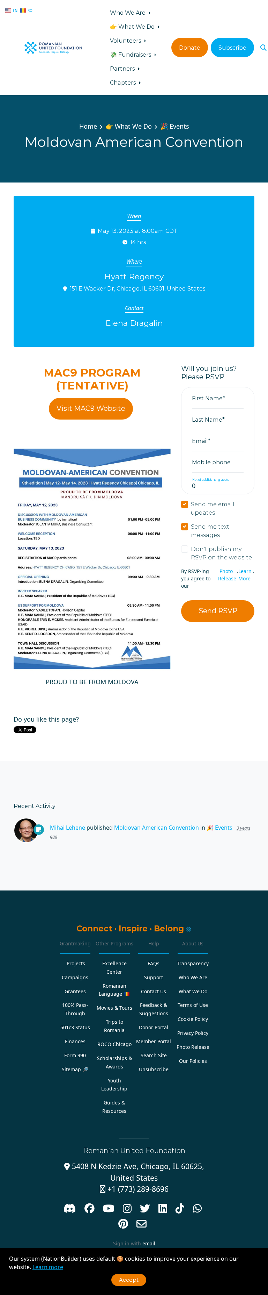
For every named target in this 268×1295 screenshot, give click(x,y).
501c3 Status (75, 1027)
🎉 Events (174, 126)
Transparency (193, 963)
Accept (129, 1279)
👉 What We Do (133, 26)
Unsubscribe (154, 1069)
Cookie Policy (193, 1019)
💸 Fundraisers (131, 54)
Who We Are (128, 12)
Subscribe (232, 47)
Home (88, 126)
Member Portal (153, 1041)
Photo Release (227, 575)
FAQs (153, 963)
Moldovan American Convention (156, 827)
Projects (76, 963)
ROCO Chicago (114, 1044)
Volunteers (126, 40)
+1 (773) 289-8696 (134, 1189)
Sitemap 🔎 (75, 1069)
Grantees (75, 991)
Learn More (245, 575)
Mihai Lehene (67, 827)
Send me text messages (210, 530)
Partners (123, 68)
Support (153, 977)
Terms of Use (193, 1005)
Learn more (47, 1267)
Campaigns (75, 977)
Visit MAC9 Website (91, 408)
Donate (189, 47)
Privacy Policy (192, 1033)
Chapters (123, 82)
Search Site (154, 1055)
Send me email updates (212, 508)
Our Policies (193, 1061)
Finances (75, 1041)
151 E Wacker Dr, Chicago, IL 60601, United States (137, 288)
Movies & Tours (114, 1007)
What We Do (193, 991)
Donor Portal (153, 1027)
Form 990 (75, 1055)
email (148, 1243)
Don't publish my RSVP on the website (221, 553)
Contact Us (153, 991)
